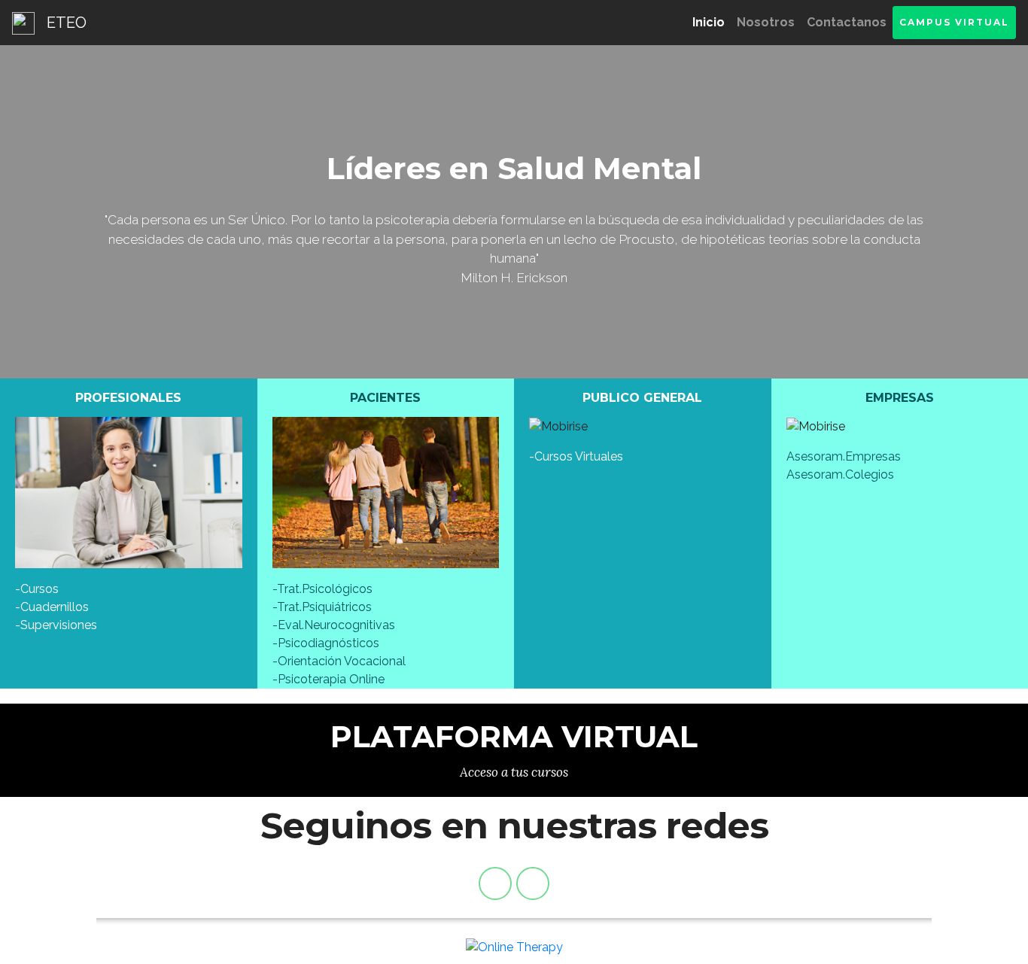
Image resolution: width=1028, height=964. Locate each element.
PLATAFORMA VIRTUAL (514, 736)
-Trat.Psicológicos (322, 589)
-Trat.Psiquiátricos (322, 607)
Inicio (711, 22)
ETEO (67, 23)
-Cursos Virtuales (576, 456)
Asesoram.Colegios (840, 474)
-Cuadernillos (52, 607)
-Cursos (37, 589)
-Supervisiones (56, 625)
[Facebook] (495, 883)
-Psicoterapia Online (328, 679)
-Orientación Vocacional (339, 661)
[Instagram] (532, 883)
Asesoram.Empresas (843, 456)
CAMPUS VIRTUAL (954, 22)
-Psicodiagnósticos (325, 643)
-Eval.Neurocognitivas (333, 625)
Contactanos (847, 22)
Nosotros (766, 22)
